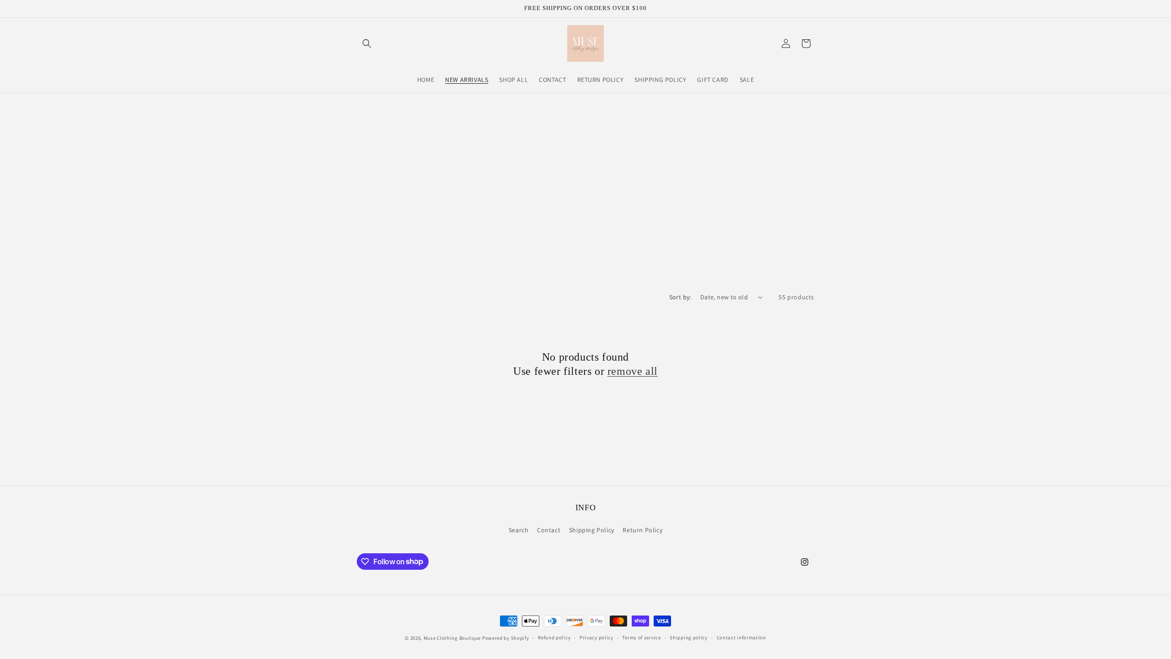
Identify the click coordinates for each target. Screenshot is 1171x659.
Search (519, 530)
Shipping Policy (591, 530)
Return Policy (642, 530)
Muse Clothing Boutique (452, 638)
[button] (367, 43)
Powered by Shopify (505, 638)
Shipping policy (689, 637)
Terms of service (641, 637)
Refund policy (554, 637)
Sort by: (680, 297)
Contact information (741, 637)
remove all (632, 371)
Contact (548, 530)
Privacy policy (596, 637)
